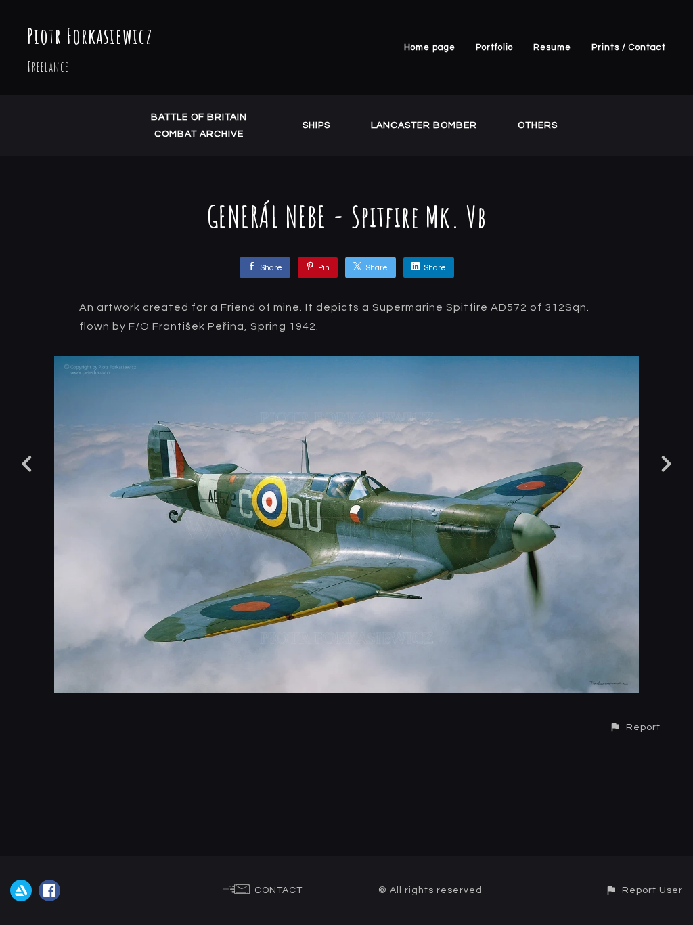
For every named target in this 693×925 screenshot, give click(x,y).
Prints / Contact (628, 47)
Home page (429, 47)
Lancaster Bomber (424, 125)
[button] (635, 727)
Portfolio (494, 47)
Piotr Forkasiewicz (89, 35)
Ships (316, 125)
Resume (552, 47)
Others (538, 125)
